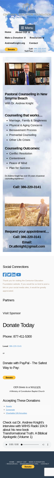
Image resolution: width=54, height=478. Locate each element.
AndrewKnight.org (29, 464)
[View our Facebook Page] (5, 274)
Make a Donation (37, 462)
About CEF (22, 462)
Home (11, 462)
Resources (12, 464)
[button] (27, 28)
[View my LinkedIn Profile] (14, 275)
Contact (45, 464)
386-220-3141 (40, 49)
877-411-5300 (40, 51)
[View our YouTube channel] (18, 274)
